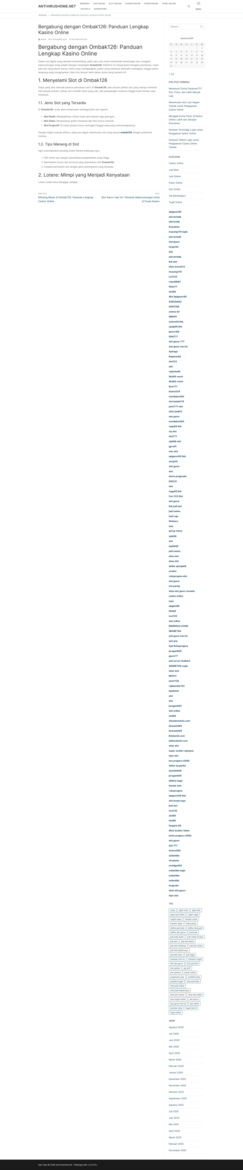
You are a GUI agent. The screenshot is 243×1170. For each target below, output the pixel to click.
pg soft (187, 968)
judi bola (193, 932)
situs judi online (177, 986)
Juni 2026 (174, 1040)
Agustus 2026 (176, 1027)
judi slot (173, 941)
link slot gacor (176, 963)
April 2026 (174, 1053)
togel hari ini (191, 1008)
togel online (175, 1012)
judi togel (190, 954)
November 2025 (177, 1085)
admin (43, 39)
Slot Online (174, 189)
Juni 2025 (174, 1117)
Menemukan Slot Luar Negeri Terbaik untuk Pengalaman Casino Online (184, 106)
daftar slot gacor (178, 932)
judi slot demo (187, 941)
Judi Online (175, 176)
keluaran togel (195, 959)
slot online (194, 1003)
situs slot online (195, 994)
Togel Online (175, 202)
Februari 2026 (176, 1066)
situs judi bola (193, 981)
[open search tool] (189, 6)
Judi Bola (174, 169)
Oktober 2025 (176, 1092)
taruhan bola (176, 1008)
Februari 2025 (176, 1143)
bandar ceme (191, 919)
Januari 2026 (176, 1072)
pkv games (175, 972)
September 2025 (178, 1098)
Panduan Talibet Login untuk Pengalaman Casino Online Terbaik (184, 143)
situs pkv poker (177, 994)
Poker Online (175, 182)
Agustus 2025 (176, 1104)
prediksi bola (194, 977)
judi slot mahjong (178, 945)
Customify (92, 1165)
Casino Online (176, 163)
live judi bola (192, 963)
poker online (190, 972)
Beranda (43, 15)
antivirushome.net (57, 6)
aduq (172, 910)
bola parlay (191, 923)
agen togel (193, 914)
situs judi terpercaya (179, 990)
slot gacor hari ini (178, 1003)
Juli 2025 (174, 1111)
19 (181, 59)
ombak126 (126, 132)
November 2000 (177, 1150)
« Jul (171, 73)
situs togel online (178, 999)
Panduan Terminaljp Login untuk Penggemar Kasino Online (186, 131)
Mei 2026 (174, 1046)
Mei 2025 (174, 1124)
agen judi (196, 910)
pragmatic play (177, 977)
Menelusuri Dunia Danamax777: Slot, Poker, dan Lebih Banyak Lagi (185, 92)
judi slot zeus (176, 954)
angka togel (175, 919)
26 (181, 62)
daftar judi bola (177, 928)
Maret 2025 (175, 1137)
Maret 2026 (175, 1059)
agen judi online (177, 914)
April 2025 (174, 1130)
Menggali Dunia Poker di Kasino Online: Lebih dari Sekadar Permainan (185, 120)
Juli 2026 (174, 1033)
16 (202, 55)
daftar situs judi (195, 928)
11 (176, 55)
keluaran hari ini (177, 959)
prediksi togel (176, 981)
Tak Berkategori (79, 39)
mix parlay (175, 968)
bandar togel (176, 923)
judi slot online (196, 945)
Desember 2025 (177, 1079)
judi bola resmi (177, 937)
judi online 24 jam (195, 937)
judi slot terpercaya (179, 950)
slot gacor (194, 999)
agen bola (183, 910)
